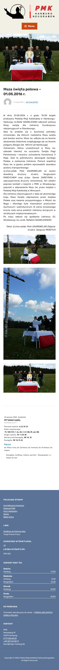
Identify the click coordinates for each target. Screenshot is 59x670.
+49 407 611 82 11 (11, 641)
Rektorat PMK (9, 508)
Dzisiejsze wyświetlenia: (17, 541)
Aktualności (32, 102)
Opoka (6, 514)
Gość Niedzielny (10, 511)
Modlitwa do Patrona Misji (14, 531)
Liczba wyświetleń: (14, 549)
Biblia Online (8, 517)
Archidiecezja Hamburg (13, 505)
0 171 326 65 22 (10, 638)
